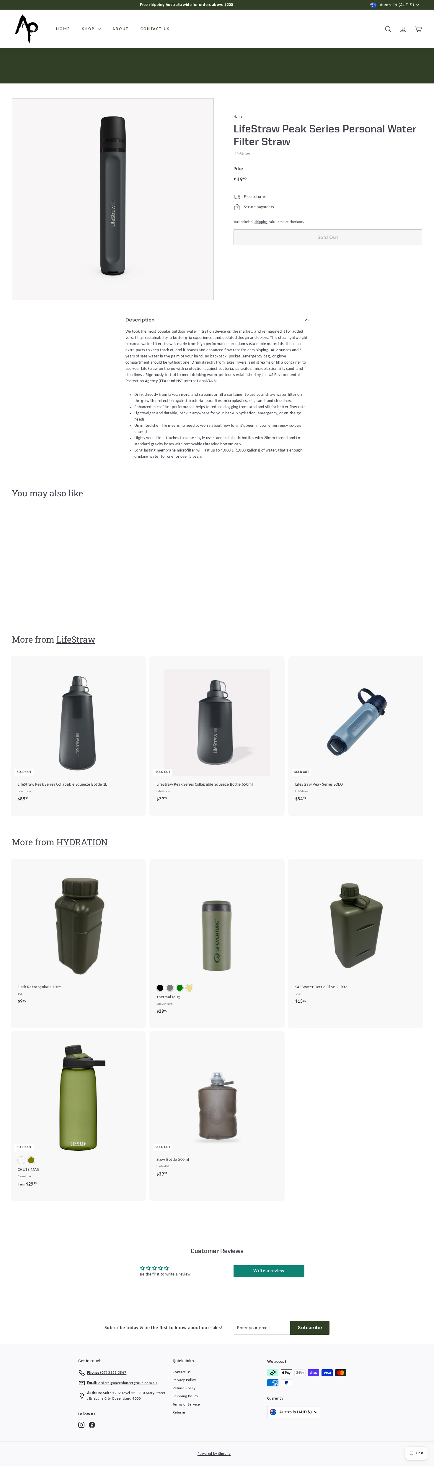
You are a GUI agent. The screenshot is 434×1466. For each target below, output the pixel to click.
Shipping (261, 222)
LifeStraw (242, 154)
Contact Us (182, 1372)
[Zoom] (112, 199)
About (120, 29)
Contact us (155, 29)
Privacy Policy (184, 1380)
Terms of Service (186, 1404)
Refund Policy (184, 1388)
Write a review (269, 1271)
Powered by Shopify (214, 1454)
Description (140, 319)
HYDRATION (82, 842)
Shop (89, 29)
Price (238, 169)
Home (63, 29)
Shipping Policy (185, 1396)
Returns (179, 1412)
